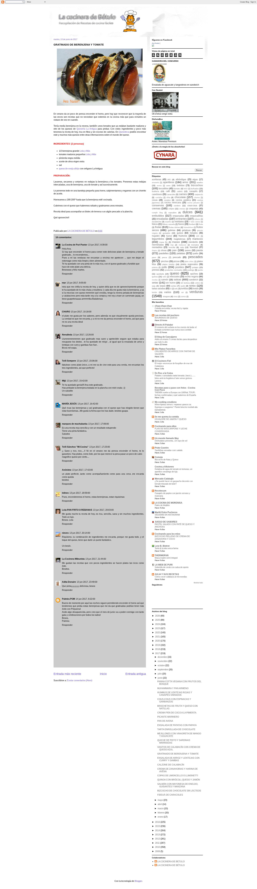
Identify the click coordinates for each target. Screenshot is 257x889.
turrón (154, 292)
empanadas (178, 216)
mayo (160, 800)
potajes (195, 267)
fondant (192, 224)
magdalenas (179, 239)
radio (164, 277)
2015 (157, 826)
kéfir (197, 236)
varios (167, 292)
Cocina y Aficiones (164, 467)
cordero (177, 206)
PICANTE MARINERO (168, 717)
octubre (161, 665)
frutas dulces (174, 227)
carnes (183, 194)
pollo (164, 267)
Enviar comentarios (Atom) (79, 680)
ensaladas (162, 218)
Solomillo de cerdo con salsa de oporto (171, 567)
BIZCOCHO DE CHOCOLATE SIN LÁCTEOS (179, 791)
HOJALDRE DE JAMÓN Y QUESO (170, 419)
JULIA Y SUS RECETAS (167, 574)
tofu (176, 288)
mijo (172, 245)
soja (153, 286)
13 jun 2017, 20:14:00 (79, 533)
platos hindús (168, 264)
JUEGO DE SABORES (166, 522)
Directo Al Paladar (164, 325)
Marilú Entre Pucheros (166, 512)
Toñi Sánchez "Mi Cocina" (75, 447)
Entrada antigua (135, 674)
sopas (162, 286)
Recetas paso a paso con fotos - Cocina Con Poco (175, 389)
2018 (157, 649)
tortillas (184, 288)
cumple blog (157, 213)
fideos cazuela (168, 224)
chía (168, 197)
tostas (196, 288)
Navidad (194, 247)
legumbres (158, 238)
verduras (196, 292)
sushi (183, 286)
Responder (67, 274)
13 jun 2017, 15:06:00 (87, 361)
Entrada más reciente (67, 674)
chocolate (180, 197)
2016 (157, 822)
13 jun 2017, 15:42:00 (77, 381)
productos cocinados (173, 270)
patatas (181, 253)
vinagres (166, 296)
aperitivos (168, 182)
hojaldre (156, 236)
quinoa (155, 277)
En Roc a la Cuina (164, 373)
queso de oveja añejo (69, 168)
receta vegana (191, 276)
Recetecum (160, 491)
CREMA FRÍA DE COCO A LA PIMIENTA (176, 713)
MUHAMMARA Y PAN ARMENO (172, 688)
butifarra (155, 191)
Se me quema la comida (167, 417)
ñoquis (154, 250)
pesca (164, 257)
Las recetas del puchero (167, 315)
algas (195, 179)
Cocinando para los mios (167, 534)
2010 (157, 847)
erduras (197, 219)
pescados (195, 257)
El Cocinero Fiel (163, 361)
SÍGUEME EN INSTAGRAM (167, 515)
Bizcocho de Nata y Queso (166, 459)
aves (168, 185)
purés (200, 270)
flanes (181, 224)
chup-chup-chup (163, 306)
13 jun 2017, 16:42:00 (88, 404)
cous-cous (192, 205)
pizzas (176, 261)
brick (186, 189)
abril (160, 804)
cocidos (167, 200)
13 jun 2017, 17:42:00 (82, 470)
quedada (160, 274)
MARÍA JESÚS (69, 404)
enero (161, 817)
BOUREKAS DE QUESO (166, 318)
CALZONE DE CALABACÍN (170, 765)
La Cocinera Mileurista (73, 559)
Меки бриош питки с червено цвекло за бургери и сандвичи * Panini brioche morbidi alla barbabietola (176, 407)
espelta (168, 222)
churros (197, 197)
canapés (193, 191)
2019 (157, 645)
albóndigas (181, 179)
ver (182, 292)
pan (174, 250)
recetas (155, 280)
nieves (65, 533)
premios (156, 270)
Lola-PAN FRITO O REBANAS (77, 510)
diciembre (163, 657)
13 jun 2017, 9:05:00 (76, 283)
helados (194, 233)
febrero (161, 813)
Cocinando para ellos (165, 426)
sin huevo (170, 283)
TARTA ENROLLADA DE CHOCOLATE (176, 729)
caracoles (171, 194)
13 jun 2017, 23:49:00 (87, 582)
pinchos (165, 261)
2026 (157, 616)
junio (160, 678)
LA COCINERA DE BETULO (171, 861)
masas (176, 242)
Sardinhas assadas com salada (168, 450)
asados (200, 182)
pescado (177, 257)
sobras (197, 283)
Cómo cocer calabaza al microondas (171, 577)
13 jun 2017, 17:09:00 (98, 424)
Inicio (103, 674)
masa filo (163, 242)
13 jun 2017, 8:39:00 (97, 245)
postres (179, 267)
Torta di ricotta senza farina (166, 548)
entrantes (181, 218)
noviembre (163, 661)
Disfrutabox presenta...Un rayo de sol (171, 441)
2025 (157, 620)
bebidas (180, 185)
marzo (161, 808)
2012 (157, 839)
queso (174, 273)
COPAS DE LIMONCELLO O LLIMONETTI (177, 775)
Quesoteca (124, 132)
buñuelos (195, 189)
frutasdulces (188, 227)
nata (182, 247)
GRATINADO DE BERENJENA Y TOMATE (178, 754)
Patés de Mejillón (162, 505)
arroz (185, 182)
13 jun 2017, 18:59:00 (79, 493)
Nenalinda (67, 335)
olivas (164, 250)
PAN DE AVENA (165, 721)
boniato (177, 189)
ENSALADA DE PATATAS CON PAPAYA (177, 725)
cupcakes (172, 212)
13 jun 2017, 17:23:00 (99, 447)
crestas (182, 209)
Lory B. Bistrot (162, 546)
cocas (155, 200)
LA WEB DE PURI (164, 565)
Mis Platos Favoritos (165, 349)
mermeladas (158, 245)
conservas (158, 205)
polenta (155, 267)
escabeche (156, 222)
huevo (169, 236)
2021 (157, 636)
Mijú (64, 381)
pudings (190, 270)
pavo (154, 257)
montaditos (157, 247)
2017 (157, 653)
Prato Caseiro (162, 448)
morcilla (172, 247)
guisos (180, 233)
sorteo (173, 286)
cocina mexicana (172, 202)
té (170, 289)
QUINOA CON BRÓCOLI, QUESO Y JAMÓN (178, 780)
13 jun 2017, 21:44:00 (95, 559)
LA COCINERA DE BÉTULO (81, 231)
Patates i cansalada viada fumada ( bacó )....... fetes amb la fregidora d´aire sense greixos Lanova (175, 378)
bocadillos (164, 188)
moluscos (182, 245)
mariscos (197, 238)
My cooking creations (166, 402)
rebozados (175, 276)
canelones (157, 194)
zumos (183, 297)
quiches (194, 274)
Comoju (159, 457)
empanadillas (196, 216)
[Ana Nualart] (153, 46)
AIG (169, 179)
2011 (157, 843)
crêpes (171, 209)
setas (155, 282)
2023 (157, 628)
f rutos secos (194, 222)
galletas (171, 230)
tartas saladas (158, 288)
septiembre (163, 669)
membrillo (193, 242)
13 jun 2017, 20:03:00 (103, 510)
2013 (157, 834)
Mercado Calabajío (164, 479)
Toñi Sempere (69, 361)
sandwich (193, 280)
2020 (157, 641)
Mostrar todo (198, 583)
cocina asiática (183, 200)
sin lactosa (185, 283)
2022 (157, 632)
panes (188, 250)
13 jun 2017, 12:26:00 (83, 335)
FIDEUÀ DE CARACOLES (170, 795)
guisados (166, 233)
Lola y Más (85, 151)
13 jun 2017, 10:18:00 (81, 312)
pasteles (164, 253)
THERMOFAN (162, 555)
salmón (164, 280)
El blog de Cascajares (166, 337)
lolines (65, 493)
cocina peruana (193, 203)
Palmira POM (68, 599)
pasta (199, 250)
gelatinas (186, 230)
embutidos (158, 215)
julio (160, 674)
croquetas (193, 208)
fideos (155, 224)
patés (195, 253)
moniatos (195, 245)
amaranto (155, 182)
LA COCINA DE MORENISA (168, 503)
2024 (157, 624)
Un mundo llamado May (167, 438)
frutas (158, 227)
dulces (187, 212)
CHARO (66, 312)
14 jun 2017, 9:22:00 (85, 599)
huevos (183, 235)
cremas (156, 208)
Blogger (138, 881)
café (168, 191)
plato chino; (189, 261)
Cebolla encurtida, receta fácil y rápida (171, 308)
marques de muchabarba (74, 424)
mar (64, 283)
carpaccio (199, 194)
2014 (157, 830)
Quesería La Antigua (87, 129)
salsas (177, 279)
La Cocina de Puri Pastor (74, 245)
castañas (158, 197)
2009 (157, 851)
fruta (201, 224)
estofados (179, 221)
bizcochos (197, 185)
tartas (192, 285)
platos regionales (189, 264)
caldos (179, 191)
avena (159, 186)
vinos (175, 297)
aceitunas (156, 179)
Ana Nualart (156, 43)
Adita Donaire (69, 582)
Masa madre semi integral (166, 558)
